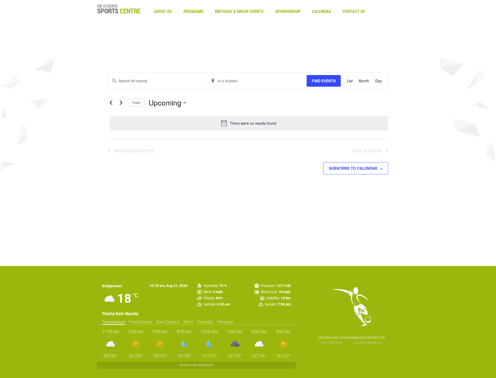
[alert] (249, 123)
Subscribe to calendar (353, 168)
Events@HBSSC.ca (367, 343)
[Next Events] (121, 103)
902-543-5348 (332, 343)
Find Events (324, 80)
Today (136, 102)
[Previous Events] (111, 103)
